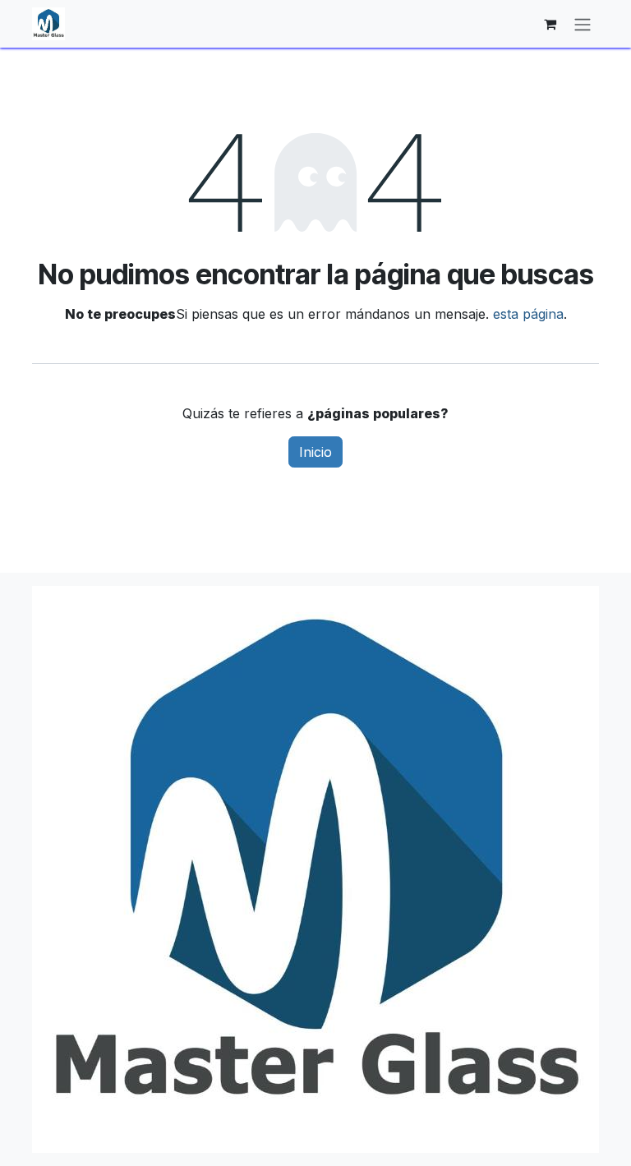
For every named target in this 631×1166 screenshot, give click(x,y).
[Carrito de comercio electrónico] (549, 23)
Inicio (315, 452)
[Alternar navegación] (582, 24)
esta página (528, 314)
